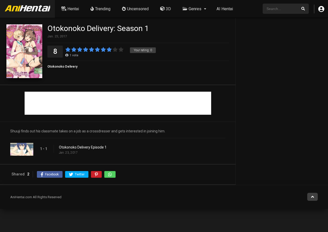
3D (168, 8)
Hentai (73, 8)
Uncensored (138, 8)
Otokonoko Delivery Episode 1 (83, 147)
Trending (102, 8)
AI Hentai (225, 8)
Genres (195, 8)
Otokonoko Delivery (62, 66)
